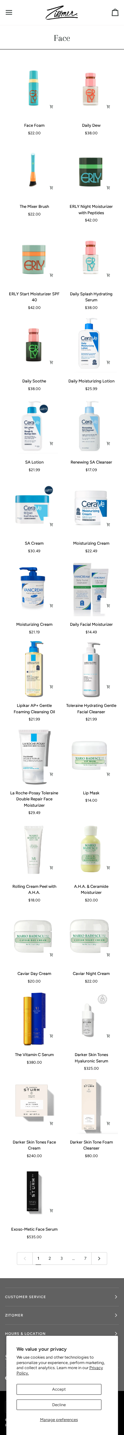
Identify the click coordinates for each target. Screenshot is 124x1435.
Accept (59, 1389)
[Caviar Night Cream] (90, 937)
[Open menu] (14, 12)
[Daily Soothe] (33, 345)
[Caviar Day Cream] (33, 937)
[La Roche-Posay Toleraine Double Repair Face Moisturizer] (33, 756)
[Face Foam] (33, 89)
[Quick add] (108, 774)
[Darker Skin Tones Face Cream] (33, 1105)
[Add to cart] (51, 107)
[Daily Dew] (90, 89)
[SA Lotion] (33, 426)
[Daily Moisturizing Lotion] (90, 345)
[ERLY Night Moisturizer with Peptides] (90, 170)
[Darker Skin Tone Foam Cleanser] (90, 1105)
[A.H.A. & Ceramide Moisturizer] (90, 850)
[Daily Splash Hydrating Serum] (90, 257)
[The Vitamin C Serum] (33, 1018)
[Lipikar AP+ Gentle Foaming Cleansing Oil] (33, 669)
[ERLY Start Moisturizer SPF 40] (33, 257)
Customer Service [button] (25, 1297)
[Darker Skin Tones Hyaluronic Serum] (90, 1018)
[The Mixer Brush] (33, 170)
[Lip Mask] (90, 756)
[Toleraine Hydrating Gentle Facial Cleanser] (90, 669)
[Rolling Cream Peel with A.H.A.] (33, 850)
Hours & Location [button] (25, 1333)
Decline (59, 1404)
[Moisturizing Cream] (90, 507)
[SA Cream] (33, 507)
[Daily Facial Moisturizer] (90, 588)
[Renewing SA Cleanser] (90, 426)
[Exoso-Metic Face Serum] (33, 1193)
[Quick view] (51, 687)
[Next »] (99, 1258)
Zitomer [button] (14, 1315)
